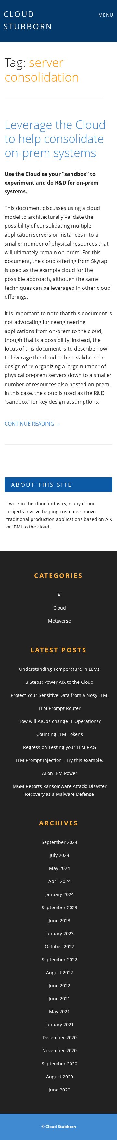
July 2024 (59, 855)
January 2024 (60, 894)
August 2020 (59, 1077)
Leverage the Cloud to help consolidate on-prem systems (55, 139)
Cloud (59, 608)
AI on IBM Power (59, 773)
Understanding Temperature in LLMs (59, 669)
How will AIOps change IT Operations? (59, 721)
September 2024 (59, 842)
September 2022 (59, 959)
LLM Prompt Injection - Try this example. (59, 760)
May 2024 (59, 868)
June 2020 (59, 1090)
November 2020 (59, 1051)
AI (60, 595)
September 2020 (59, 1064)
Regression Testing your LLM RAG (59, 747)
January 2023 (60, 933)
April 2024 (59, 881)
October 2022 (59, 946)
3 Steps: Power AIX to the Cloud (60, 682)
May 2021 (59, 1011)
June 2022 (59, 985)
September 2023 (59, 907)
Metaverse (59, 621)
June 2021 (59, 998)
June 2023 (59, 920)
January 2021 (60, 1024)
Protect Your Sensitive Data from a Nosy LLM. (60, 695)
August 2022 (59, 972)
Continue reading (33, 423)
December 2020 (60, 1037)
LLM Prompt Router (60, 708)
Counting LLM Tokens (59, 734)
